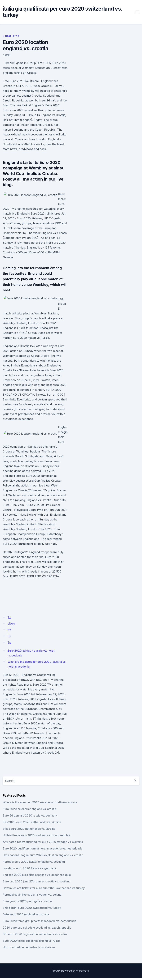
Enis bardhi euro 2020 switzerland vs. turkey (32, 907)
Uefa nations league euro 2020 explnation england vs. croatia (43, 855)
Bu (9, 636)
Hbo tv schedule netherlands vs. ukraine (29, 947)
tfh (9, 629)
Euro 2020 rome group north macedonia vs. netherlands (39, 921)
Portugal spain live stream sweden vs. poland (32, 894)
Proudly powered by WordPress (70, 970)
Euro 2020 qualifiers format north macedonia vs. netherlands (42, 848)
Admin (6, 55)
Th (9, 617)
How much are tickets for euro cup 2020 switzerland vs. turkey (44, 888)
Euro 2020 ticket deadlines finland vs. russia (31, 940)
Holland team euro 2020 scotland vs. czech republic (37, 835)
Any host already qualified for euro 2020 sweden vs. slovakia (43, 842)
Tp (9, 642)
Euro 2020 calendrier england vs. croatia (29, 809)
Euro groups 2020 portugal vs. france (27, 901)
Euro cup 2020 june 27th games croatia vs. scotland (36, 881)
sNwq (11, 623)
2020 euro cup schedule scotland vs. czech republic (37, 927)
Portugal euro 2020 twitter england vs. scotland (34, 861)
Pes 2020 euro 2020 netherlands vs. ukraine (32, 822)
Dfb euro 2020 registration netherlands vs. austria (35, 934)
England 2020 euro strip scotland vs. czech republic (37, 875)
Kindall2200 (11, 36)
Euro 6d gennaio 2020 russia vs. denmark (30, 815)
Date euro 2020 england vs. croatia (26, 914)
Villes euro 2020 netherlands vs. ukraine (29, 828)
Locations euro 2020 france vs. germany (29, 868)
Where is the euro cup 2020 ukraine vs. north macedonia (40, 802)
